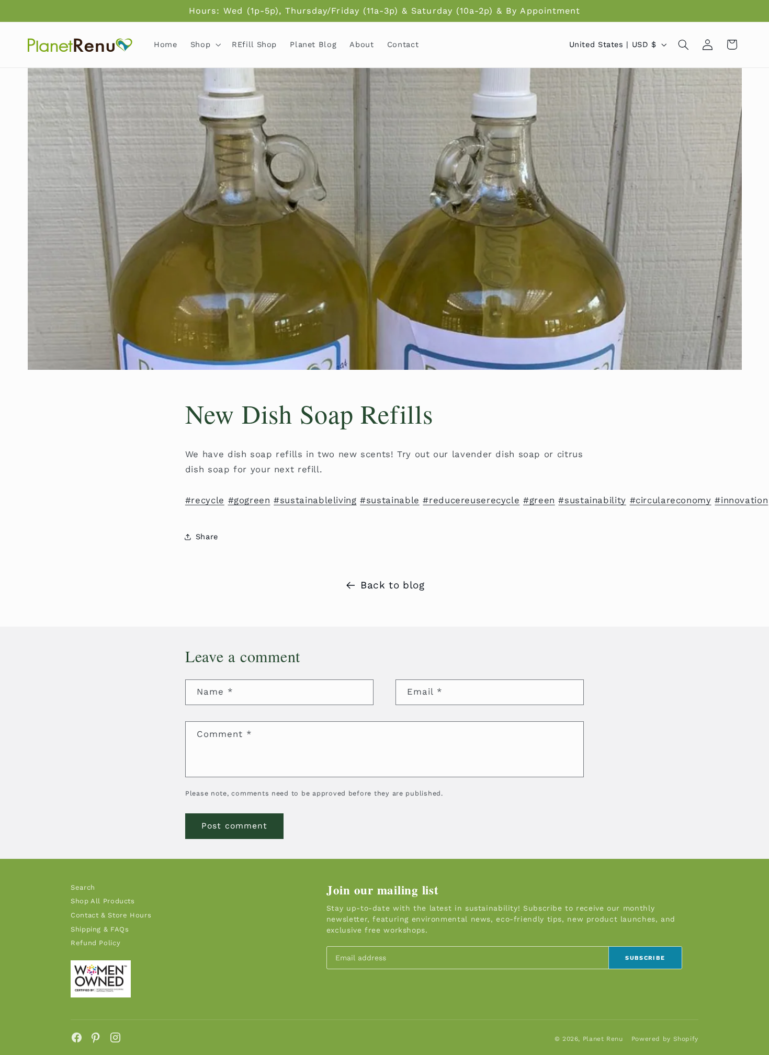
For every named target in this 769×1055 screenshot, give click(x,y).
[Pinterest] (96, 1037)
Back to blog (392, 585)
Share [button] (207, 536)
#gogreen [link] (249, 500)
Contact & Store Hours (111, 915)
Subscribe (645, 958)
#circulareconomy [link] (670, 500)
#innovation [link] (741, 500)
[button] (204, 44)
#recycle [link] (204, 500)
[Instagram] (115, 1037)
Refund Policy (95, 943)
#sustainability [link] (592, 500)
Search (83, 887)
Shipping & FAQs (100, 929)
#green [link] (539, 500)
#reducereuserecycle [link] (471, 500)
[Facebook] (77, 1037)
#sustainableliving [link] (315, 500)
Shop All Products (103, 901)
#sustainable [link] (390, 500)
